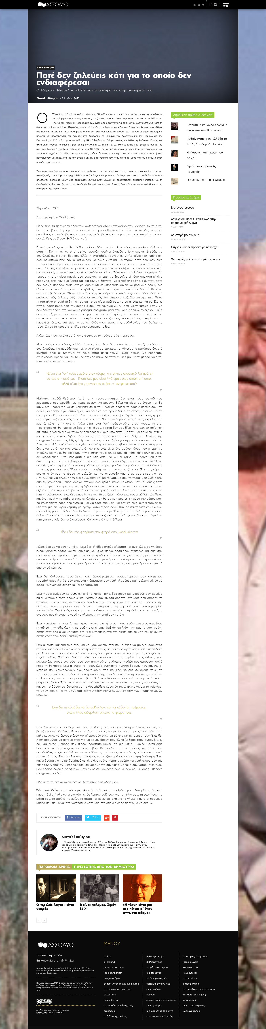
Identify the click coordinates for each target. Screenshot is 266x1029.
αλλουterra (110, 994)
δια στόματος (153, 972)
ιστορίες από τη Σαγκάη (159, 1016)
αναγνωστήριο (112, 978)
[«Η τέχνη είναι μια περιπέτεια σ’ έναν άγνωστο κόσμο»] (142, 888)
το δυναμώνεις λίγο (157, 978)
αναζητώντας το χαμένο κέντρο (121, 983)
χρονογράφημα (191, 1011)
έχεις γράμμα (45, 67)
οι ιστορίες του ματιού (195, 956)
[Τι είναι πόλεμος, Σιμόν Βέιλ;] (99, 888)
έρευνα (150, 994)
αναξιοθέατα (111, 1000)
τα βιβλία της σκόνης (115, 1016)
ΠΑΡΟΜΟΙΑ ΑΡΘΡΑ (54, 867)
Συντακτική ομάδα (49, 955)
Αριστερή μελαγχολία (185, 235)
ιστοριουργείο (190, 962)
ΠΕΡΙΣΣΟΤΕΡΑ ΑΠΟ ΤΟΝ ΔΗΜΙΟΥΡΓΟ (104, 867)
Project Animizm (113, 972)
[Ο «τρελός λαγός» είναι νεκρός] (56, 888)
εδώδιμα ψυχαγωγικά (158, 983)
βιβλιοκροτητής (154, 956)
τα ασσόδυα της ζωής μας (118, 1005)
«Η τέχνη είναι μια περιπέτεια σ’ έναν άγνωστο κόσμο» (137, 909)
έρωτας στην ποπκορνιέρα (161, 1000)
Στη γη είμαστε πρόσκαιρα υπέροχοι (194, 247)
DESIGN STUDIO (49, 1013)
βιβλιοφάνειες (154, 962)
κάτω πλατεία (190, 967)
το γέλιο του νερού (157, 967)
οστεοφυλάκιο (191, 983)
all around (109, 962)
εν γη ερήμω (153, 989)
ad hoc (107, 956)
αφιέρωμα (109, 1011)
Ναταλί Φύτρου (47, 98)
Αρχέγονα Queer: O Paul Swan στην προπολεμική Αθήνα (193, 221)
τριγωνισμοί (189, 1000)
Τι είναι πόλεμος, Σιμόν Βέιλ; (98, 907)
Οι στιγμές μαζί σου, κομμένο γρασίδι (195, 259)
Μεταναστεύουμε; (182, 207)
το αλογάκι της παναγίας (117, 989)
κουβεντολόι (190, 972)
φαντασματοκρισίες (194, 1005)
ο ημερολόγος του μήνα (159, 1011)
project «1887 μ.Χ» (114, 967)
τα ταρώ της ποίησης (194, 994)
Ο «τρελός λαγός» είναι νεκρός (55, 907)
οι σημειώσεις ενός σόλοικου (199, 989)
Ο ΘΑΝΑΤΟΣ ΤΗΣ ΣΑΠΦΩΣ (206, 180)
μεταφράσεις (190, 978)
